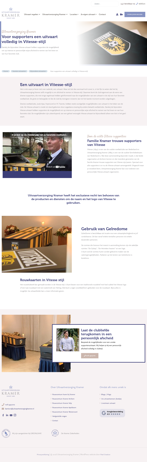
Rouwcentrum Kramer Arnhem (63, 399)
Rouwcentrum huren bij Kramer (63, 394)
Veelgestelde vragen (59, 416)
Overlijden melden (134, 14)
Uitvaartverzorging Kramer (54, 14)
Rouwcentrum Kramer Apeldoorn (64, 407)
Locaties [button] (73, 14)
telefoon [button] (141, 4)
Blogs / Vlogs (106, 394)
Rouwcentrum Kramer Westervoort (64, 412)
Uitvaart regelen (31, 14)
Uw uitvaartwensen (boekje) (111, 399)
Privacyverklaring (43, 455)
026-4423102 (91, 356)
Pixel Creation (105, 455)
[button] (112, 413)
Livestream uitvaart (108, 403)
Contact (102, 14)
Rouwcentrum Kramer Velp (62, 403)
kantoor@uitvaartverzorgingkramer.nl (19, 409)
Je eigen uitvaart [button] (88, 14)
